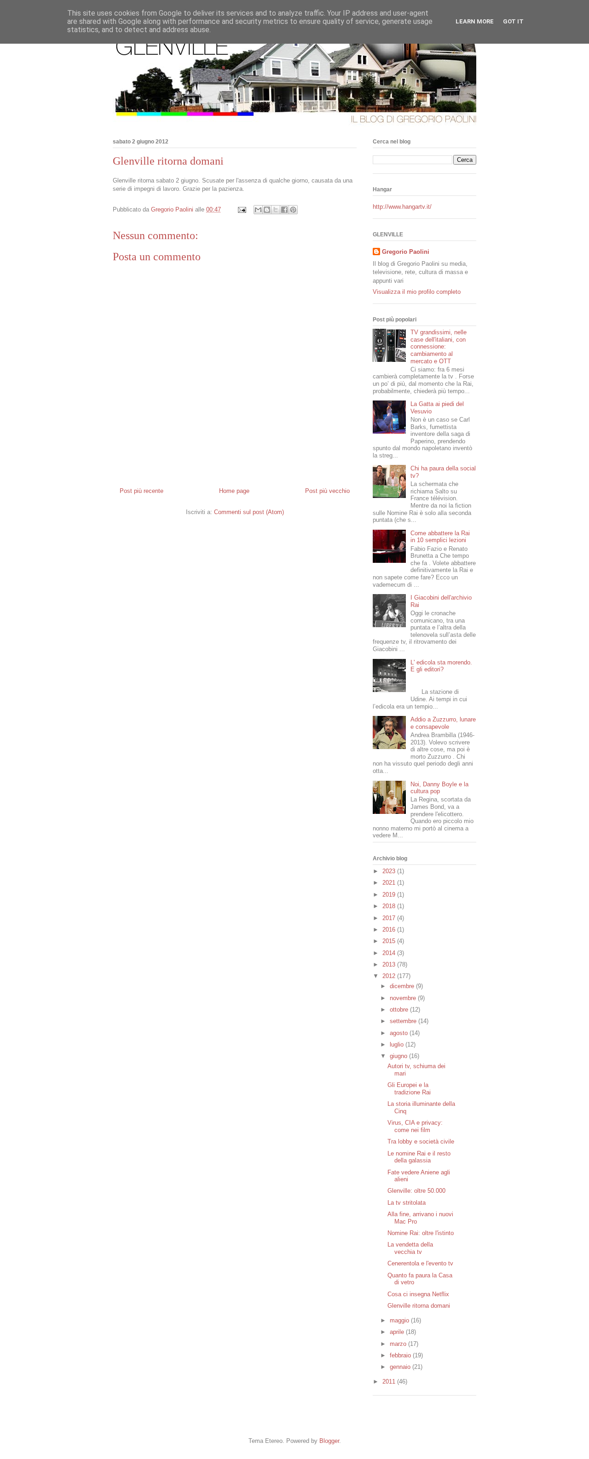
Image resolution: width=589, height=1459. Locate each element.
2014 (389, 953)
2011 (389, 1381)
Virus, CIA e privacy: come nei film (415, 1126)
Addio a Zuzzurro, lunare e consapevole (443, 723)
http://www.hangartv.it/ (402, 206)
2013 (389, 964)
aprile (398, 1331)
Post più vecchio (327, 490)
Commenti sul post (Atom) (249, 512)
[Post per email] (241, 209)
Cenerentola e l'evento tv (420, 1263)
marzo (399, 1343)
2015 (389, 941)
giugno (399, 1056)
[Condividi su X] (275, 209)
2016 (389, 929)
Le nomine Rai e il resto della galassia (418, 1157)
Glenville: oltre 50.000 (416, 1190)
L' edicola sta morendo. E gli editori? (441, 666)
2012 (389, 976)
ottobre (400, 1009)
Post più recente (141, 490)
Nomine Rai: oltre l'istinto (420, 1233)
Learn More (475, 21)
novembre (404, 998)
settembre (404, 1021)
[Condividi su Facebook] (284, 209)
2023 (389, 871)
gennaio (401, 1366)
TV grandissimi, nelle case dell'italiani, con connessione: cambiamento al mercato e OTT (438, 346)
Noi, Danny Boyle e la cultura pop (439, 788)
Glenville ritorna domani (418, 1305)
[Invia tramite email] (258, 209)
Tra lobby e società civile (420, 1141)
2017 (389, 918)
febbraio (401, 1355)
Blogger (329, 1440)
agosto (400, 1033)
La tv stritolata (406, 1202)
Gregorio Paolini (405, 251)
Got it (513, 21)
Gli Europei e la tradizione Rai (409, 1088)
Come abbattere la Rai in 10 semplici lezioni (440, 537)
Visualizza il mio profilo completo (417, 291)
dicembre (403, 986)
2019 (389, 894)
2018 (389, 906)
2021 (389, 882)
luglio (397, 1044)
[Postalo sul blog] (266, 209)
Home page (234, 490)
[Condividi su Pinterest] (293, 209)
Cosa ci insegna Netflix (418, 1294)
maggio (400, 1320)
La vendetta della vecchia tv (410, 1248)
